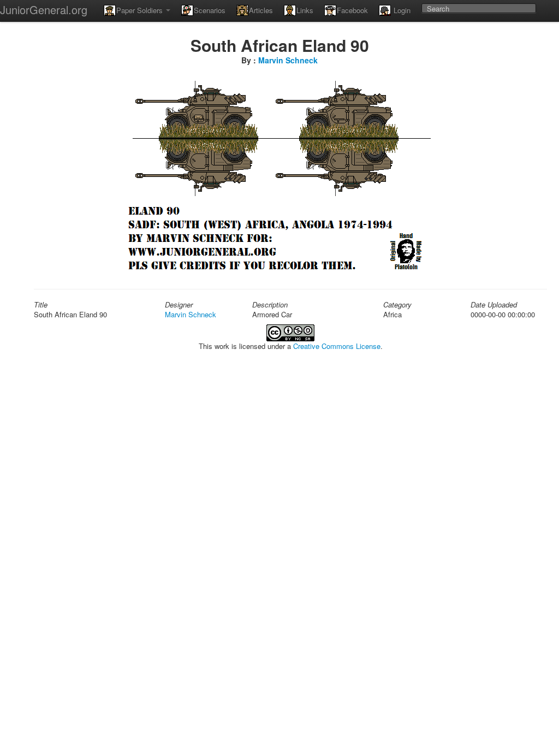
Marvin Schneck (288, 60)
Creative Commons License (336, 346)
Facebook (352, 10)
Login (401, 10)
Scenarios (209, 10)
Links (304, 10)
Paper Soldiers (140, 10)
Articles (261, 10)
